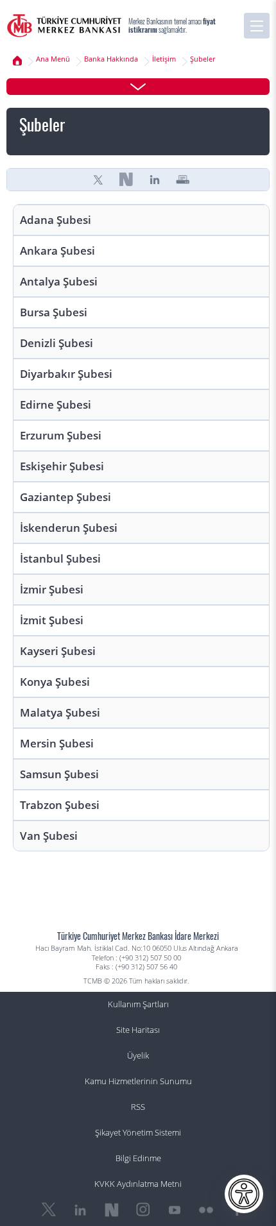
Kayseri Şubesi (58, 650)
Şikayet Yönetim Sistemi (138, 1132)
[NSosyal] (126, 179)
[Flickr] (206, 1210)
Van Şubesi (49, 835)
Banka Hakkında (111, 59)
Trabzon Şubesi (59, 804)
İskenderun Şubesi (68, 527)
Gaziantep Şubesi (65, 497)
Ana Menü (53, 59)
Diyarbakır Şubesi (66, 373)
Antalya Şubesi (59, 281)
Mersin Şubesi (57, 743)
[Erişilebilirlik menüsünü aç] (244, 1194)
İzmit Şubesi (51, 620)
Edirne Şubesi (55, 404)
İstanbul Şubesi (60, 558)
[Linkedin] (154, 179)
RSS (138, 1107)
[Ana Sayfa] (64, 26)
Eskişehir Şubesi (62, 466)
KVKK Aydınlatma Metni (138, 1184)
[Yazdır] (182, 179)
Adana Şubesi (55, 219)
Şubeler (202, 59)
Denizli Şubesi (56, 343)
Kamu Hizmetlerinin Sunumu (138, 1081)
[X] (98, 179)
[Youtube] (174, 1210)
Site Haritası (138, 1030)
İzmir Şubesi (51, 589)
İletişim (164, 59)
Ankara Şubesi (57, 250)
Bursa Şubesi (53, 312)
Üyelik (138, 1055)
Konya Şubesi (55, 681)
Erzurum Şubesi (60, 435)
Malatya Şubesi (60, 712)
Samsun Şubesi (59, 774)
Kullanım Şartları (138, 1004)
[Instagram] (143, 1210)
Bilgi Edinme (138, 1158)
